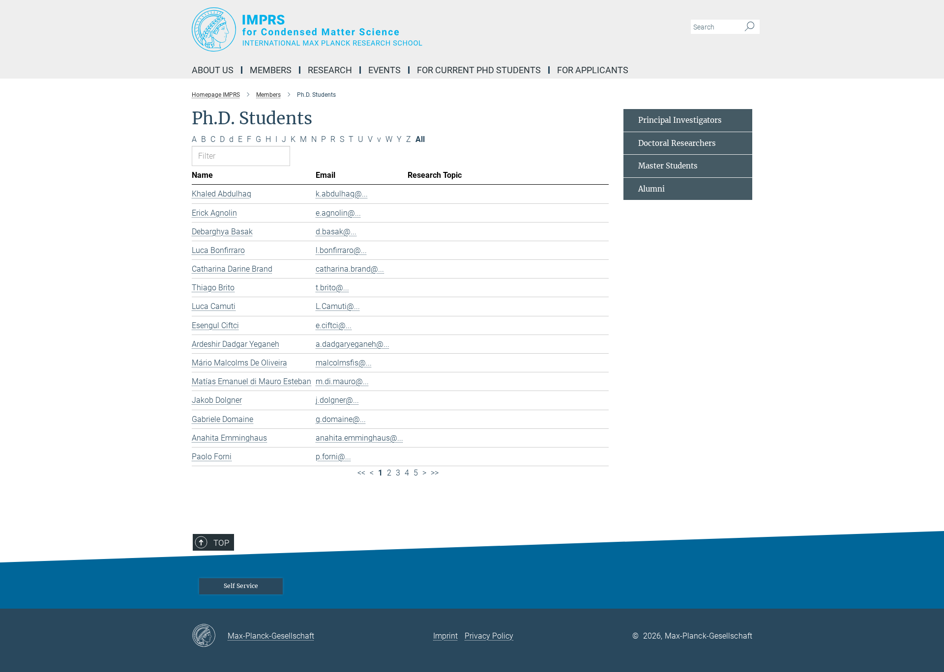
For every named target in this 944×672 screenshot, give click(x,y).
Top (221, 543)
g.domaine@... (341, 419)
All (420, 139)
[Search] (749, 27)
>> (435, 472)
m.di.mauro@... (342, 381)
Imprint (445, 636)
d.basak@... (336, 231)
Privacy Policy (489, 636)
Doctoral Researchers (677, 143)
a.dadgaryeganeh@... (352, 344)
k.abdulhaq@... (342, 193)
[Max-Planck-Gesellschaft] (210, 636)
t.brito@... (332, 287)
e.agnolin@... (338, 213)
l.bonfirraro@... (341, 250)
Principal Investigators (680, 120)
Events (384, 70)
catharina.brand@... (350, 269)
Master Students (668, 165)
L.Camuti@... (338, 306)
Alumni (651, 189)
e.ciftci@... (334, 325)
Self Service (241, 585)
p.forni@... (333, 456)
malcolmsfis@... (344, 362)
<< (361, 472)
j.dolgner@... (337, 400)
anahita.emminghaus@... (359, 438)
